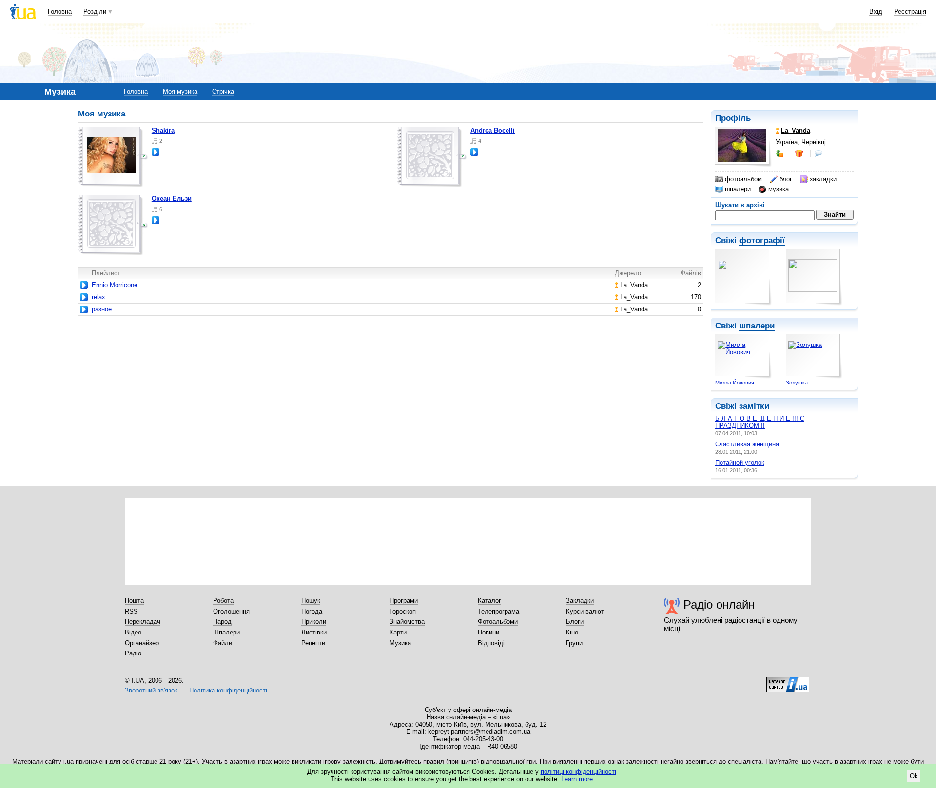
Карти (398, 632)
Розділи (94, 11)
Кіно (572, 632)
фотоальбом (743, 179)
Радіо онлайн (719, 604)
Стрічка (223, 91)
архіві (755, 205)
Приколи (313, 621)
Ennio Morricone (114, 284)
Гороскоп (403, 611)
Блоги (575, 621)
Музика (400, 643)
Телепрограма (498, 611)
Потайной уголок (739, 462)
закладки (823, 179)
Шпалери (226, 632)
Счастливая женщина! (748, 444)
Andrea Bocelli (492, 130)
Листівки (314, 632)
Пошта (134, 600)
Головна (60, 11)
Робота (223, 600)
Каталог (489, 600)
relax (98, 297)
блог (786, 179)
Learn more (577, 779)
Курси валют (585, 611)
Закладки (580, 600)
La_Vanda (634, 284)
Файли (222, 643)
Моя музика (180, 91)
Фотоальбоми (498, 621)
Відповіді (491, 643)
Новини (488, 632)
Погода (311, 611)
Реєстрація (910, 11)
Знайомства (407, 621)
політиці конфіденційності (578, 771)
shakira (163, 130)
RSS (131, 611)
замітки (754, 406)
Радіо (133, 653)
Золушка (797, 382)
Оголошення (231, 611)
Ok (914, 776)
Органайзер (142, 643)
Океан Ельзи (172, 198)
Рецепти (313, 643)
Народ (222, 621)
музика (778, 188)
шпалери (738, 188)
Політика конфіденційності (228, 690)
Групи (574, 643)
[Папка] (113, 157)
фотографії (762, 240)
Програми (404, 600)
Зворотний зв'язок (151, 690)
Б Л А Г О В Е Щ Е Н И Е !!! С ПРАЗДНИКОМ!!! (759, 422)
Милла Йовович (734, 382)
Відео (133, 632)
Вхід (875, 11)
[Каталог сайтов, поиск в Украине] (787, 681)
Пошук (310, 600)
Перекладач (142, 621)
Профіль (733, 118)
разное (102, 309)
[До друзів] (780, 153)
